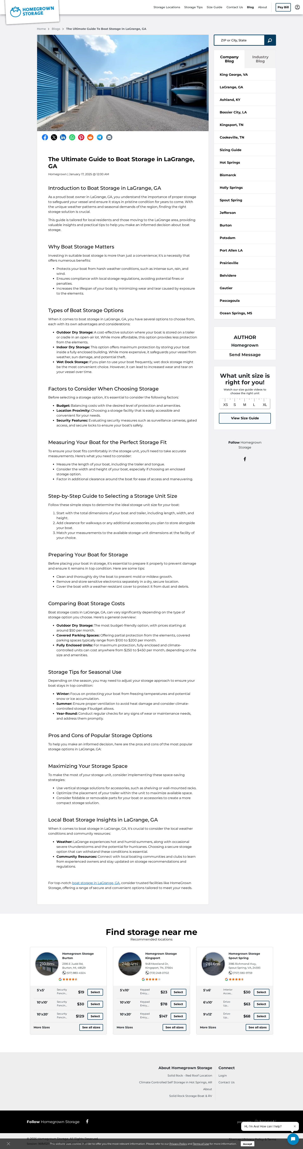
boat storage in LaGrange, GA (96, 883)
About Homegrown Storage (185, 1068)
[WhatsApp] (72, 137)
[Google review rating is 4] (151, 979)
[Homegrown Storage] (32, 13)
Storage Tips (193, 7)
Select (95, 992)
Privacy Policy (178, 1143)
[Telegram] (100, 137)
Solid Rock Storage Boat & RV (190, 1096)
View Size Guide (245, 418)
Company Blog (229, 59)
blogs (56, 29)
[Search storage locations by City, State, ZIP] (270, 40)
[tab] (245, 74)
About (262, 7)
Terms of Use (201, 1143)
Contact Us (235, 7)
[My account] (297, 7)
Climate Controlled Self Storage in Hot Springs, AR (175, 1082)
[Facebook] (44, 137)
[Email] (109, 137)
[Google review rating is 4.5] (68, 979)
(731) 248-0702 (159, 972)
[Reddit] (90, 137)
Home (42, 29)
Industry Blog (260, 59)
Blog (250, 7)
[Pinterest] (81, 137)
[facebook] (245, 459)
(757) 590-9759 (242, 972)
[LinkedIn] (63, 137)
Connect (226, 1068)
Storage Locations (167, 7)
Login (222, 1075)
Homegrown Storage (53, 1122)
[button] (293, 1139)
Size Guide (214, 7)
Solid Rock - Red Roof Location (190, 1075)
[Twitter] (54, 137)
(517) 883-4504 (76, 972)
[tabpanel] (245, 74)
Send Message (245, 354)
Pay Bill (283, 7)
